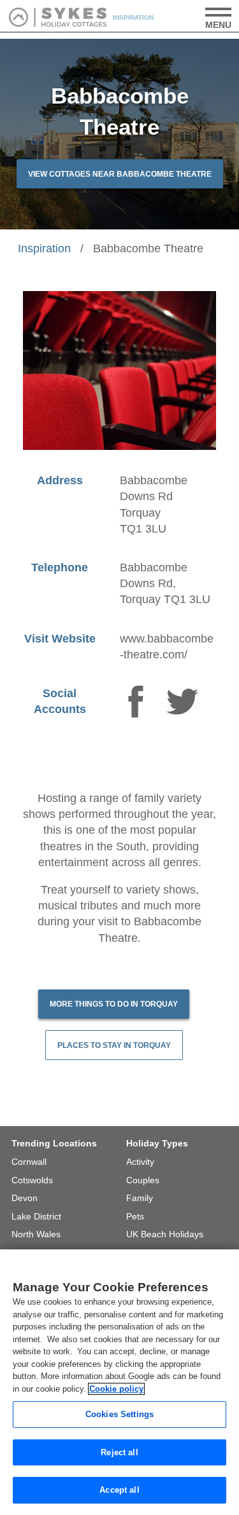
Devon (24, 1198)
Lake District (36, 1216)
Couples (142, 1180)
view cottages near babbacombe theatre (120, 174)
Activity (140, 1162)
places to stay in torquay (114, 1045)
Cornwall (29, 1162)
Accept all (119, 1490)
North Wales (36, 1234)
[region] (119, 1382)
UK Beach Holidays (164, 1234)
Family (139, 1198)
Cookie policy (116, 1389)
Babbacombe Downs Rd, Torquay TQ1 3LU (165, 583)
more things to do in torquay (114, 1004)
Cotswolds (32, 1180)
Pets (135, 1216)
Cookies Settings (119, 1414)
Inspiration (44, 248)
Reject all (119, 1452)
